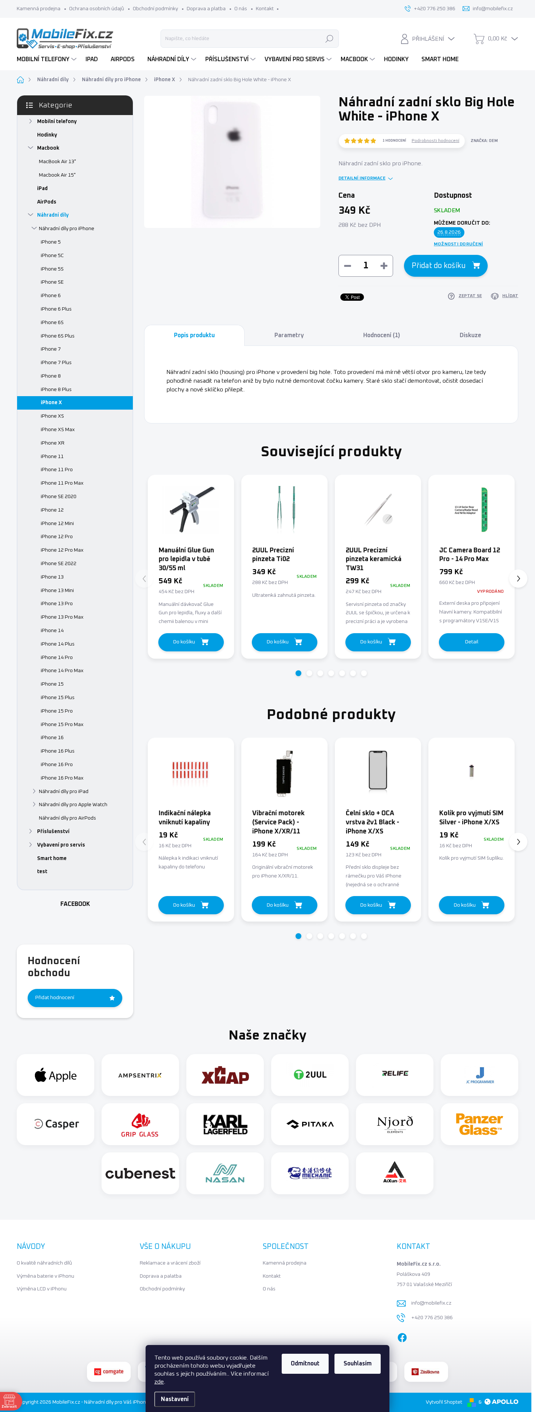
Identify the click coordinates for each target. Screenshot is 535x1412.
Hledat (329, 38)
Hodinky (47, 135)
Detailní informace (361, 178)
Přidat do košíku (438, 265)
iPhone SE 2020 (58, 496)
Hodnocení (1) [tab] (381, 335)
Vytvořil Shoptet (444, 1402)
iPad (42, 188)
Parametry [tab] (289, 335)
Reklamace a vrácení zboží (170, 1263)
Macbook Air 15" (57, 175)
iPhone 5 (51, 242)
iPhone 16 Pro (57, 764)
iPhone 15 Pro (57, 711)
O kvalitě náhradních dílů (44, 1263)
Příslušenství (53, 831)
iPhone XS (52, 416)
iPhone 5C (52, 255)
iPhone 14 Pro (57, 657)
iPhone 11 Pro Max (62, 483)
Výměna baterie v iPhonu (45, 1276)
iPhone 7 (51, 349)
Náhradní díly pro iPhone (66, 228)
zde (159, 1382)
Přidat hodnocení (54, 997)
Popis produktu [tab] (194, 335)
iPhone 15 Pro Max (62, 724)
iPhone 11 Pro (57, 469)
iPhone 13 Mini (57, 590)
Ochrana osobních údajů (96, 8)
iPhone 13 (52, 577)
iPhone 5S (52, 269)
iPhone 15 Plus (58, 697)
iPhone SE (52, 282)
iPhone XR (52, 443)
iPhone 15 (52, 684)
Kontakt (265, 8)
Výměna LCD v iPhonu (42, 1288)
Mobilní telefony (57, 121)
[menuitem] (47, 59)
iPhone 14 (52, 630)
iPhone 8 (51, 376)
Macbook (48, 148)
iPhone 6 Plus (56, 309)
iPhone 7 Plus (56, 362)
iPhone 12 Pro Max (62, 550)
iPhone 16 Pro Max (62, 778)
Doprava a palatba (161, 1276)
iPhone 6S (52, 322)
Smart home (52, 858)
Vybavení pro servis (61, 845)
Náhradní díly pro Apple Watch (73, 804)
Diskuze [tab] (470, 335)
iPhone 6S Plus (58, 336)
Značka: (484, 141)
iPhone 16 (52, 737)
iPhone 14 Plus (58, 644)
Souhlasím (358, 1363)
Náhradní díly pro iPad (63, 791)
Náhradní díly (53, 215)
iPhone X (51, 402)
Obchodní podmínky (155, 8)
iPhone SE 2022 (58, 563)
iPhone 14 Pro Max (62, 670)
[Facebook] (402, 1335)
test (42, 871)
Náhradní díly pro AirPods (67, 818)
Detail (471, 641)
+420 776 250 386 (432, 1317)
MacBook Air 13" (57, 161)
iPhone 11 (52, 456)
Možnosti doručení (458, 244)
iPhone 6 (51, 295)
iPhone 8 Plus (56, 389)
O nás (240, 8)
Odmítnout (305, 1363)
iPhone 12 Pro (57, 536)
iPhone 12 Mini (57, 523)
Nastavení (175, 1399)
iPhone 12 (52, 510)
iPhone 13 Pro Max (62, 617)
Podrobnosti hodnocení (435, 141)
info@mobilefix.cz (431, 1303)
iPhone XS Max (58, 429)
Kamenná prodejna (38, 8)
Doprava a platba (206, 8)
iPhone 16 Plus (58, 751)
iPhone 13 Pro (57, 603)
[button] (298, 673)
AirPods (46, 202)
